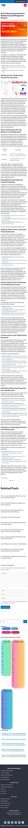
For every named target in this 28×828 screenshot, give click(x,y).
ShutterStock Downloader (7, 770)
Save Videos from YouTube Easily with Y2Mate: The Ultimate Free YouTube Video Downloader (14, 734)
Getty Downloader (5, 773)
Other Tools (3, 791)
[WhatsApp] (23, 822)
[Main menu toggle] (25, 5)
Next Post (11, 480)
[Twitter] (9, 822)
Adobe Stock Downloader (7, 775)
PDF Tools (3, 789)
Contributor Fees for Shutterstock (11, 517)
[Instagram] (12, 822)
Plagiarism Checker (5, 798)
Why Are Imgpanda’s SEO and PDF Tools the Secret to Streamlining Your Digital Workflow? (13, 744)
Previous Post (4, 478)
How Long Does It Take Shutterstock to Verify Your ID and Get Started (12, 511)
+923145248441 (16, 814)
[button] (21, 1)
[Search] (25, 621)
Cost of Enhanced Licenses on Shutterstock (13, 544)
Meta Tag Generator (5, 803)
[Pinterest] (16, 822)
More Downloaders (5, 779)
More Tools (3, 793)
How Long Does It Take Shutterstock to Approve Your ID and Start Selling (12, 530)
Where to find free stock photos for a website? (14, 739)
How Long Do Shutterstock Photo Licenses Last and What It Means (13, 496)
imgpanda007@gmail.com (15, 813)
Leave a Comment (5, 20)
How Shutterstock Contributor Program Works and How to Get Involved (12, 550)
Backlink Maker (4, 801)
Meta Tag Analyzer (5, 805)
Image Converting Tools (6, 784)
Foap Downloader (5, 777)
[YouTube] (19, 822)
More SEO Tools (4, 807)
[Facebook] (5, 822)
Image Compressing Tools (7, 787)
